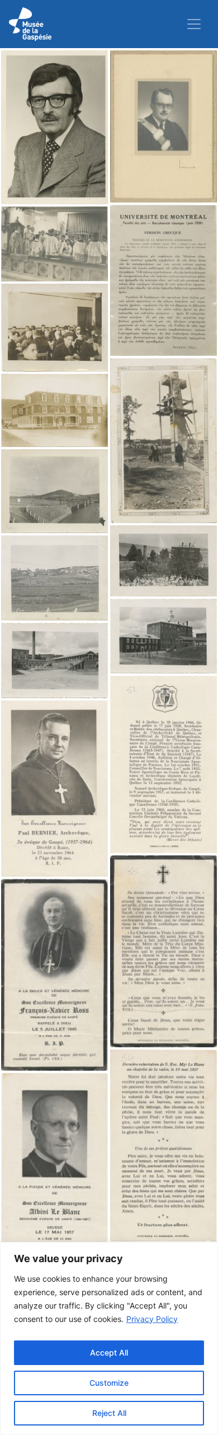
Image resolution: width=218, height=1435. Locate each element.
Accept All (109, 1352)
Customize (109, 1382)
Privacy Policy (152, 1319)
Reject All (109, 1413)
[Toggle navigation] (194, 24)
